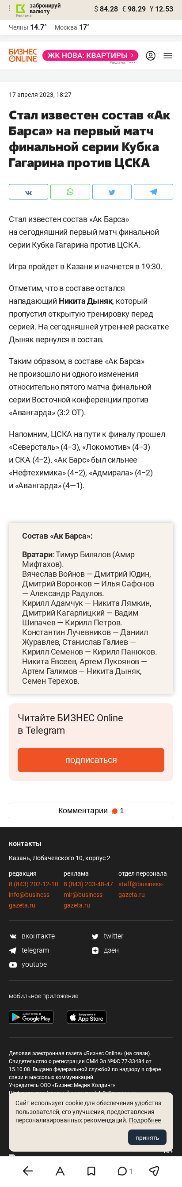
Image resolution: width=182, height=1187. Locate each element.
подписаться (91, 760)
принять (147, 1137)
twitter (112, 936)
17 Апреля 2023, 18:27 (40, 94)
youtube (33, 964)
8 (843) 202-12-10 (33, 884)
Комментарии (91, 810)
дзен (110, 950)
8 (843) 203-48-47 (88, 884)
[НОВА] (88, 55)
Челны (18, 27)
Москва (66, 27)
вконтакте (37, 936)
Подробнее (145, 1120)
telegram (34, 950)
